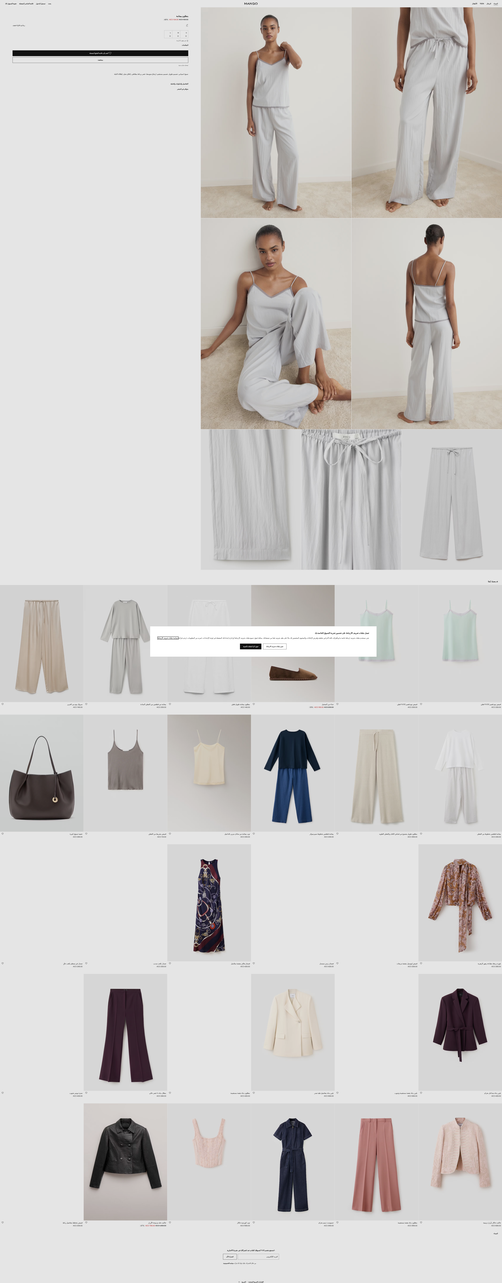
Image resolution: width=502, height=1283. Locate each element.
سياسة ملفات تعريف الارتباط (168, 638)
